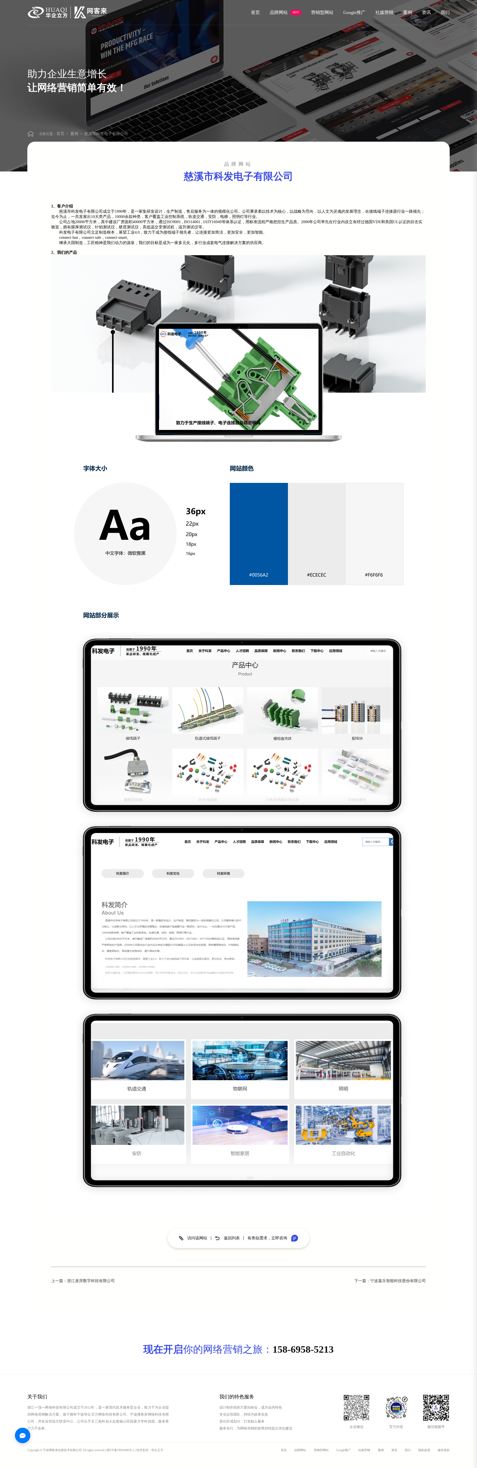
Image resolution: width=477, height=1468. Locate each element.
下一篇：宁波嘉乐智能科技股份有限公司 (390, 1281)
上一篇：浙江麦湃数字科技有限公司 (83, 1281)
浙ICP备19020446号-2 (120, 1450)
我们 (445, 12)
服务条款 (444, 1450)
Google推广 (354, 12)
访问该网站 (197, 1238)
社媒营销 (384, 12)
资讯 (426, 12)
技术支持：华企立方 (149, 1450)
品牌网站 (284, 12)
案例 (407, 12)
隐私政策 (424, 1450)
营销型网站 (322, 12)
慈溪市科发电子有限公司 (106, 133)
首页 (255, 12)
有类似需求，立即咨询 (267, 1238)
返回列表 (232, 1238)
